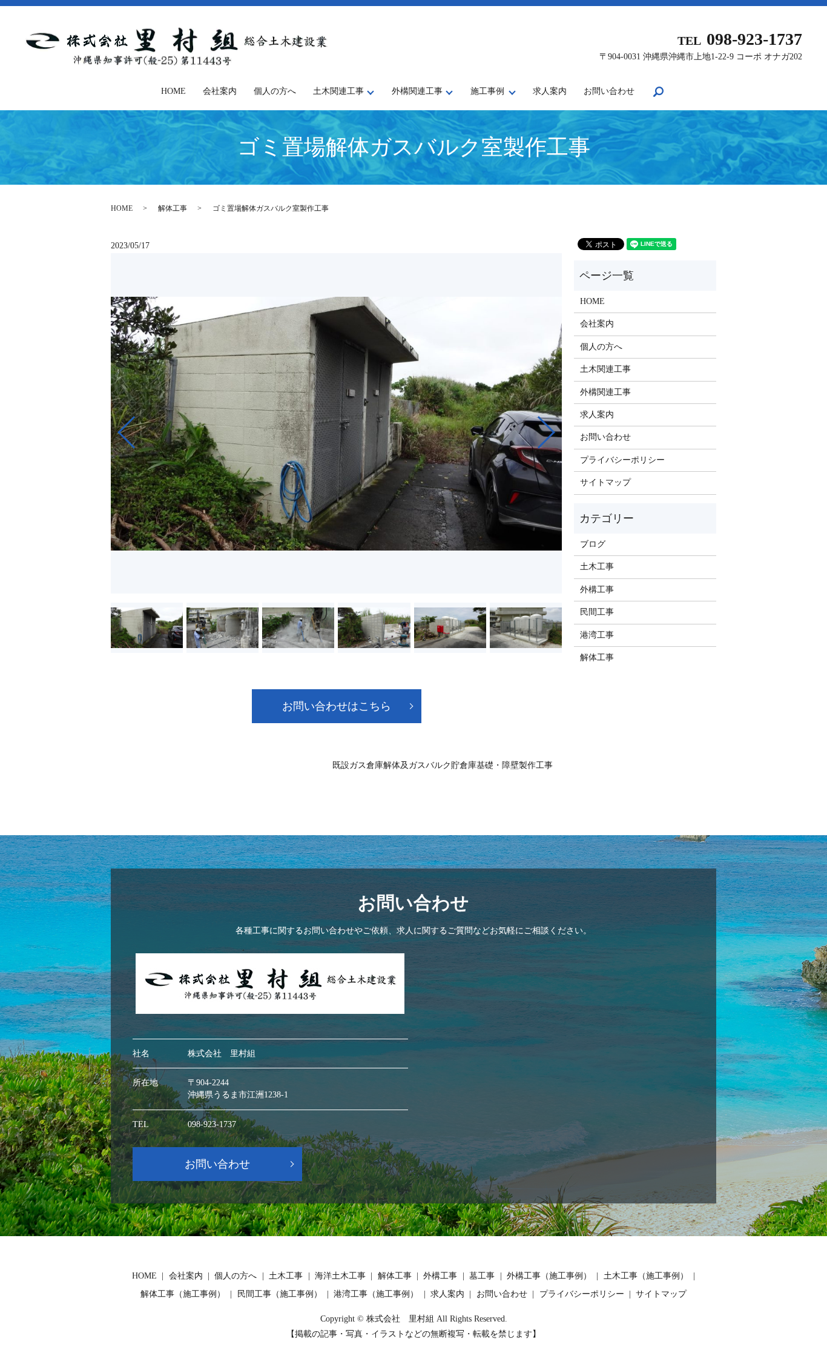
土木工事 (597, 566)
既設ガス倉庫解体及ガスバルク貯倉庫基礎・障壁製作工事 (442, 765)
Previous (116, 427)
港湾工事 (597, 635)
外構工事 (597, 589)
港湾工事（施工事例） (376, 1294)
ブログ (592, 544)
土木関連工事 (338, 91)
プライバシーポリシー (622, 460)
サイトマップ (605, 482)
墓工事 (482, 1275)
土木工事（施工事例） (646, 1275)
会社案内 (220, 91)
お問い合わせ (609, 91)
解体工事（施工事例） (182, 1294)
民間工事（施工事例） (279, 1294)
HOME (173, 91)
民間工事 (597, 612)
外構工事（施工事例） (549, 1275)
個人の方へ (275, 91)
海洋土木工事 (340, 1275)
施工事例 (487, 91)
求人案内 (550, 91)
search (667, 91)
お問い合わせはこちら (336, 706)
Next (556, 427)
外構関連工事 (417, 91)
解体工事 (172, 208)
